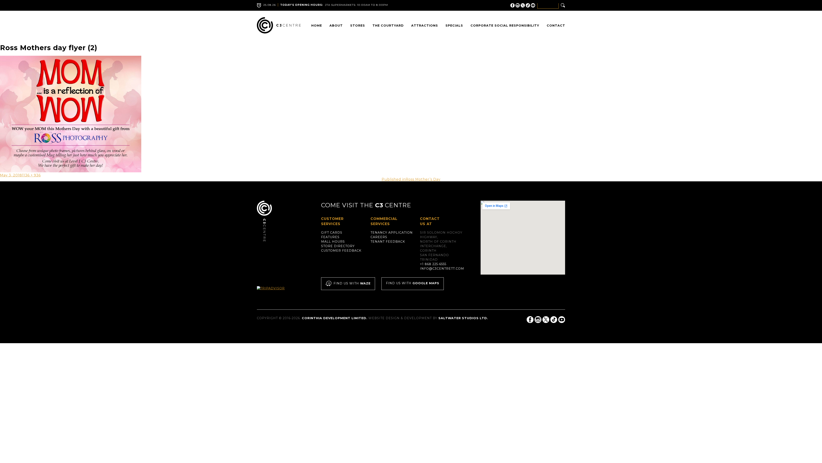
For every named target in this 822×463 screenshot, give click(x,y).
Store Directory (338, 246)
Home (316, 25)
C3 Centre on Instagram (517, 5)
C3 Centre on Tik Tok (528, 5)
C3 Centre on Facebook (512, 5)
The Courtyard (388, 25)
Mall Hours (333, 242)
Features (330, 237)
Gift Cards (331, 233)
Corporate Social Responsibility (505, 25)
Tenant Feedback (388, 242)
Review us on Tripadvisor (275, 292)
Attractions (424, 25)
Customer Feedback (341, 251)
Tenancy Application (392, 233)
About (336, 25)
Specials (454, 25)
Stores (357, 25)
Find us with (352, 284)
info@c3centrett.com (442, 269)
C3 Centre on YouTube (533, 5)
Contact (556, 25)
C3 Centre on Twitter (523, 5)
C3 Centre (279, 25)
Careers (379, 237)
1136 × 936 (31, 175)
